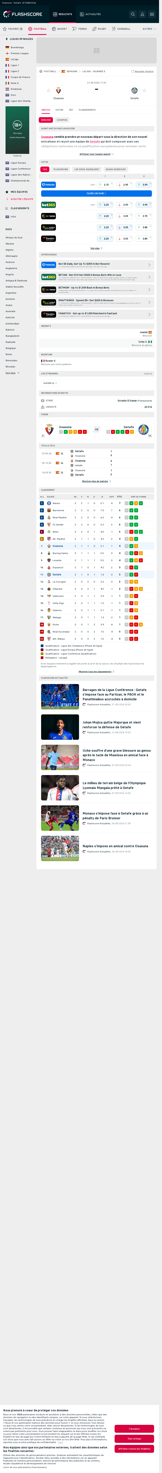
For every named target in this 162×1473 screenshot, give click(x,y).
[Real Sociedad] (49, 632)
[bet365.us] (48, 205)
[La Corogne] (49, 582)
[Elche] (49, 625)
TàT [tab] (71, 109)
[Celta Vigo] (49, 603)
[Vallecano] (49, 596)
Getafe (134, 98)
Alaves (56, 503)
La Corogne (59, 581)
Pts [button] (119, 496)
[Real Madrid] (49, 517)
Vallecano (58, 596)
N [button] (88, 496)
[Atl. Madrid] (49, 539)
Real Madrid (59, 517)
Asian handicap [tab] (116, 169)
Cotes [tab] (59, 109)
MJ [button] (75, 496)
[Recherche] (133, 14)
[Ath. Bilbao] (49, 639)
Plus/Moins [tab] (60, 169)
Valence (57, 610)
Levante (57, 560)
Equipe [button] (50, 496)
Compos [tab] (62, 120)
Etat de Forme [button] (138, 496)
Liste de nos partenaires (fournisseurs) (25, 1467)
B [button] (102, 496)
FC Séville (58, 524)
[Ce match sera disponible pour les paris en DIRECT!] (92, 185)
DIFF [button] (111, 496)
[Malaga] (49, 617)
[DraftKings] (48, 227)
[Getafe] (49, 575)
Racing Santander (61, 553)
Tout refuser (134, 1438)
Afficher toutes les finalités (134, 1448)
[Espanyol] (49, 567)
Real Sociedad (61, 631)
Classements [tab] (87, 109)
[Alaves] (49, 503)
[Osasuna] (49, 546)
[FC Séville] (49, 525)
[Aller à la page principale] (25, 14)
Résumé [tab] (46, 120)
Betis (55, 531)
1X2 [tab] (45, 169)
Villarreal (57, 588)
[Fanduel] (48, 185)
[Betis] (49, 532)
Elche (56, 624)
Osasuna (58, 98)
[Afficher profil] (58, 90)
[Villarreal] (49, 589)
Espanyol (58, 567)
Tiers (60, 1442)
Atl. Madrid (59, 539)
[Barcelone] (49, 510)
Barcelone (58, 510)
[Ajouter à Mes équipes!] (48, 90)
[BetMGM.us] (48, 216)
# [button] (41, 496)
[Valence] (49, 610)
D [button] (94, 496)
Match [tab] (45, 109)
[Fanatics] (48, 239)
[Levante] (49, 560)
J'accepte (134, 1428)
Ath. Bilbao (59, 638)
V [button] (81, 496)
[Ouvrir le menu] (152, 14)
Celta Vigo (58, 603)
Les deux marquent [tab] (86, 169)
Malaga (57, 617)
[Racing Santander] (49, 553)
